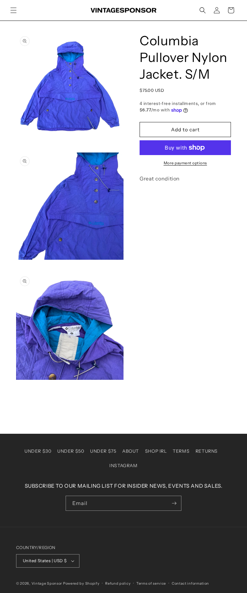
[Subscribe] (174, 503)
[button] (13, 10)
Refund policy (118, 583)
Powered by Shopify (81, 583)
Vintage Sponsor (47, 583)
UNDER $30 (37, 451)
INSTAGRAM (123, 465)
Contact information (190, 583)
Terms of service (151, 583)
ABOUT (130, 451)
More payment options (185, 163)
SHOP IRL (156, 451)
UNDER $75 (103, 451)
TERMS (181, 451)
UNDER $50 (70, 451)
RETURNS (207, 451)
